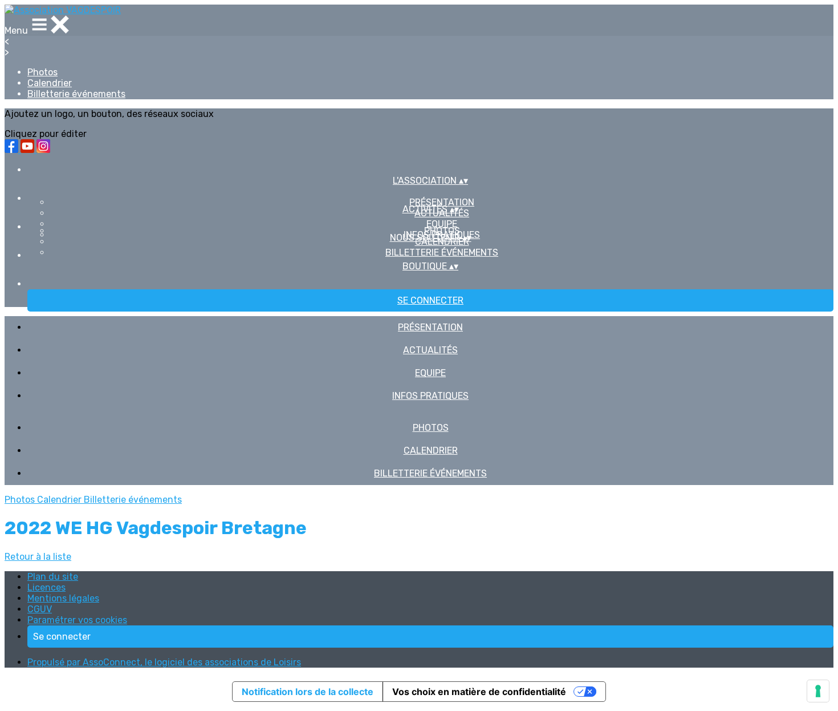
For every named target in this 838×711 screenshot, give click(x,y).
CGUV (39, 609)
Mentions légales (63, 598)
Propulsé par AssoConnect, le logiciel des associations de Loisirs (164, 662)
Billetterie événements (76, 93)
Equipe (441, 224)
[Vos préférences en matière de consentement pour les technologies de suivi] (818, 691)
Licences (46, 587)
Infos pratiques (430, 395)
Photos (42, 72)
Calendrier (49, 83)
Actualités (430, 350)
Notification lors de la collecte (307, 691)
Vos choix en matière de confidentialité (479, 691)
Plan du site (52, 576)
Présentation (441, 202)
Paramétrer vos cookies (77, 620)
